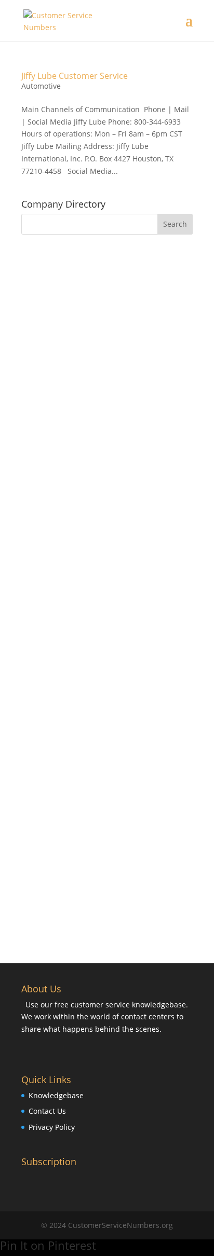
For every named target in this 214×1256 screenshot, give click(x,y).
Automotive (41, 86)
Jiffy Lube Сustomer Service (74, 75)
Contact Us (47, 1111)
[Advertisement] (107, 357)
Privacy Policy (52, 1127)
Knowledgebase (56, 1095)
